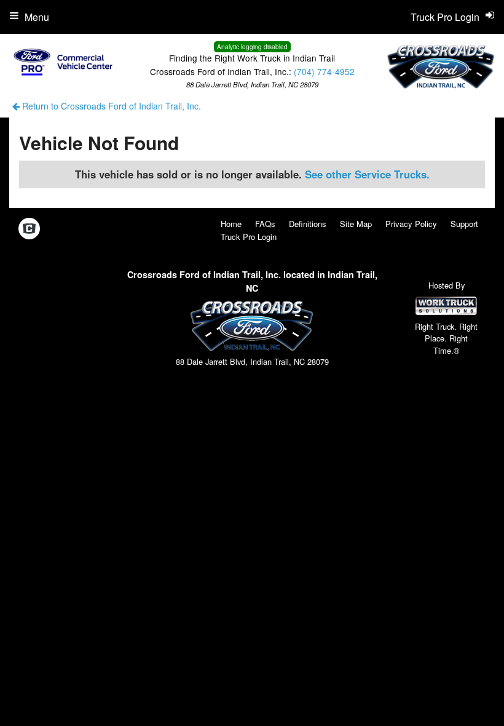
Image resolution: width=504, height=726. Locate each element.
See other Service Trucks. (367, 174)
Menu (37, 17)
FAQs (265, 223)
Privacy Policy (411, 223)
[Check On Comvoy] (29, 229)
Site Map (356, 223)
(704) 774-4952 (324, 71)
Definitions (307, 223)
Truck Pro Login (249, 236)
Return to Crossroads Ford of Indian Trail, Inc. (110, 106)
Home (231, 223)
